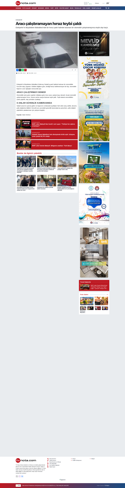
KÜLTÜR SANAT (64, 8)
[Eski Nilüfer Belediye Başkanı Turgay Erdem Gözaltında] (105, 308)
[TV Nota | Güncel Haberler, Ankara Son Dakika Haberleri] (26, 3)
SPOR (56, 8)
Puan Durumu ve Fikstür (55, 462)
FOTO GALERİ (26, 8)
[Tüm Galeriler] (107, 294)
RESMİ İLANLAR (96, 8)
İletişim (93, 458)
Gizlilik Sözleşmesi (76, 460)
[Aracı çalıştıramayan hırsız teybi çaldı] (47, 50)
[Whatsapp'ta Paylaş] (22, 70)
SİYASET (34, 8)
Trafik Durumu (52, 460)
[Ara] (106, 8)
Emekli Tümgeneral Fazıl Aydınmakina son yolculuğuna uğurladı (65, 189)
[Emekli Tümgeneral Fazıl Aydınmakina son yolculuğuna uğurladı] (66, 180)
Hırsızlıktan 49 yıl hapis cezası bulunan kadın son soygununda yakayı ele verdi (26, 189)
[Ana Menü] (108, 8)
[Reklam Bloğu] (94, 44)
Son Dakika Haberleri (54, 465)
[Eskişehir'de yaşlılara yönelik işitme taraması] (46, 180)
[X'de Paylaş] (20, 70)
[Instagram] (19, 476)
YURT (52, 8)
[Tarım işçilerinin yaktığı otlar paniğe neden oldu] (66, 161)
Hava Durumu (52, 458)
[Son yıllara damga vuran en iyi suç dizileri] (101, 301)
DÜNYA (47, 8)
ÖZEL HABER (86, 8)
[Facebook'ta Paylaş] (17, 70)
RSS (19, 485)
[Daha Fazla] (25, 70)
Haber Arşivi (52, 466)
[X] (17, 476)
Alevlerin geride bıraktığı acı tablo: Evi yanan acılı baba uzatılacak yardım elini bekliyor (46, 170)
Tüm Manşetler (52, 463)
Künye (74, 458)
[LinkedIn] (22, 476)
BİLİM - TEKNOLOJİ (75, 8)
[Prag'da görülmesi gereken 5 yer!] (87, 301)
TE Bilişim (107, 485)
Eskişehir (19, 20)
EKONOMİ (41, 8)
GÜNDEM (18, 8)
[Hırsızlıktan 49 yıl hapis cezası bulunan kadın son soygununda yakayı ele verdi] (26, 180)
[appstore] (62, 479)
